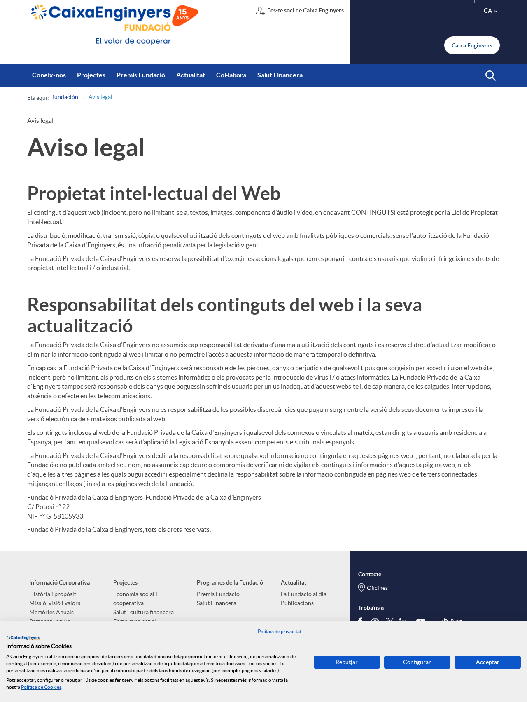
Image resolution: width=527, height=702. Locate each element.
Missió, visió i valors (54, 603)
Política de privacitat (279, 631)
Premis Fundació (218, 594)
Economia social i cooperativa (135, 598)
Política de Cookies (41, 687)
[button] (490, 76)
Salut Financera (216, 603)
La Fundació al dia (303, 594)
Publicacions (297, 603)
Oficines (377, 588)
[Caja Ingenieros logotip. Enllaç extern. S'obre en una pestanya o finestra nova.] (23, 637)
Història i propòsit (52, 594)
